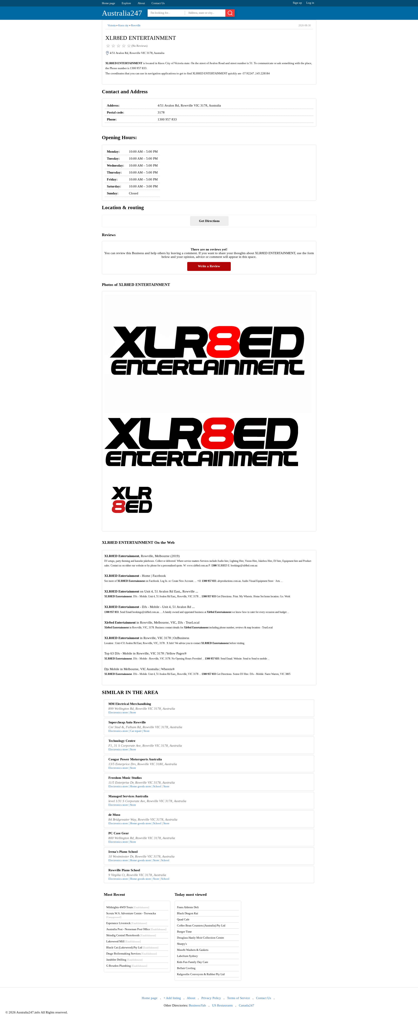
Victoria (112, 25)
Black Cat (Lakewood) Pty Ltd (132, 947)
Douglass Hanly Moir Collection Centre (200, 937)
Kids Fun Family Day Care (192, 962)
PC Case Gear (118, 833)
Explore (126, 3)
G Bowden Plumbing (126, 965)
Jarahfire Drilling (124, 959)
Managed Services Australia (128, 796)
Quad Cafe (183, 919)
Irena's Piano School (123, 851)
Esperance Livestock (126, 923)
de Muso (114, 814)
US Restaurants (222, 1005)
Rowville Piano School (124, 870)
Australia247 (122, 13)
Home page (108, 3)
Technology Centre (121, 741)
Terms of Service (238, 998)
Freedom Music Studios (125, 777)
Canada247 (246, 1005)
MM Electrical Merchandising (129, 704)
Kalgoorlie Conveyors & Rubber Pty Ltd (201, 974)
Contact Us (158, 3)
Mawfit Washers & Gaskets (192, 949)
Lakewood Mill (123, 941)
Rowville (135, 25)
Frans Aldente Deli (188, 907)
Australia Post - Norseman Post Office (136, 929)
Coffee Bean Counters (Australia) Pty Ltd (201, 925)
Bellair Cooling (186, 968)
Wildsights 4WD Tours (127, 907)
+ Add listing (172, 998)
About (141, 3)
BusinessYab (197, 1005)
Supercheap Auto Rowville (127, 722)
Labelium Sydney (187, 956)
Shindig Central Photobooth (131, 935)
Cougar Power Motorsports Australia (135, 759)
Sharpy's (182, 943)
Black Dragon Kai (187, 913)
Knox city (123, 25)
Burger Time (184, 931)
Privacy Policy (211, 998)
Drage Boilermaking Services (131, 953)
